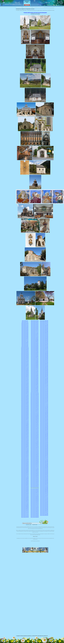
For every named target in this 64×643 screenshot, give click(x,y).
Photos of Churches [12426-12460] (35, 458)
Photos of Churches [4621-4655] (25, 445)
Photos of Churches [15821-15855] (44, 352)
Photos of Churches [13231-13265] (35, 480)
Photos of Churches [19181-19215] (44, 443)
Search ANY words (34, 524)
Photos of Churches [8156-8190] (34, 343)
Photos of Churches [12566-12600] (35, 462)
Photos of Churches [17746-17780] (44, 404)
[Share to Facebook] (33, 0)
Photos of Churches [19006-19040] (44, 438)
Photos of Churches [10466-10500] (35, 405)
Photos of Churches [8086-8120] (34, 341)
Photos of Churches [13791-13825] (35, 495)
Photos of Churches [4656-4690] (25, 446)
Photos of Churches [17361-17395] (44, 394)
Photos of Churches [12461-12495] (35, 459)
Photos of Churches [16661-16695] (44, 375)
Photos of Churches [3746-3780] (25, 421)
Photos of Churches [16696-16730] (44, 376)
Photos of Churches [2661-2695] (25, 392)
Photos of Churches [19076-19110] (44, 440)
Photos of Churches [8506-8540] (34, 352)
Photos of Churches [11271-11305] (35, 427)
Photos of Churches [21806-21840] (44, 514)
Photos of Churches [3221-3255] (25, 407)
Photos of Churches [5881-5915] (25, 479)
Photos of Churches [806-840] (25, 342)
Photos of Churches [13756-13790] (35, 494)
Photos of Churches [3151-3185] (25, 405)
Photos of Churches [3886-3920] (25, 425)
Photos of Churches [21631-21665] (44, 509)
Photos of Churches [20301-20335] (44, 473)
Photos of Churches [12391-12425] (35, 457)
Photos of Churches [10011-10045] (35, 393)
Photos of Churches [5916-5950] (25, 480)
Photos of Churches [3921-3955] (25, 426)
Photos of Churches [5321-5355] (25, 464)
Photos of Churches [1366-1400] (25, 357)
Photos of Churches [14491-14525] (35, 514)
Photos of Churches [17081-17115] (44, 386)
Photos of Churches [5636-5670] (25, 472)
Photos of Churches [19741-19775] (44, 458)
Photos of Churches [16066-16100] (44, 359)
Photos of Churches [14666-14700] (44, 321)
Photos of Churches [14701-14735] (44, 322)
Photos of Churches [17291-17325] (44, 392)
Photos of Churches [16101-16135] (44, 360)
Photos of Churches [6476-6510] (25, 495)
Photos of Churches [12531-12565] (35, 461)
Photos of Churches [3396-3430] (25, 412)
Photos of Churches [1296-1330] (25, 355)
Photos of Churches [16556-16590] (44, 372)
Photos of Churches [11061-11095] (35, 421)
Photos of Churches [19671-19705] (44, 456)
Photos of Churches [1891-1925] (25, 371)
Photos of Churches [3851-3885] (25, 424)
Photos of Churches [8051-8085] (34, 340)
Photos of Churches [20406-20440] (44, 476)
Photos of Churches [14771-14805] (44, 324)
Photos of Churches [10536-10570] (35, 407)
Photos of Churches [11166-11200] (35, 424)
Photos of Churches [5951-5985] (25, 481)
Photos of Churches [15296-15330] (44, 338)
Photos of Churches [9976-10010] (35, 392)
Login (58, 3)
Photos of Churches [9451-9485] (34, 378)
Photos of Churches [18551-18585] (44, 426)
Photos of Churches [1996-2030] (25, 374)
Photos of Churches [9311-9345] (34, 374)
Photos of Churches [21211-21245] (44, 498)
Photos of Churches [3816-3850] (25, 423)
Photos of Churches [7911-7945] (34, 336)
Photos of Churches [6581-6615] (25, 498)
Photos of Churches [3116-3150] (25, 404)
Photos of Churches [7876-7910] (34, 335)
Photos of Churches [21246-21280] (44, 499)
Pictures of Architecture (27, 7)
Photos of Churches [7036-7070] (25, 510)
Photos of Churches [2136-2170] (25, 378)
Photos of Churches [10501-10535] (35, 406)
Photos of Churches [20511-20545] (44, 479)
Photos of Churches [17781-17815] (44, 405)
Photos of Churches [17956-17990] (44, 410)
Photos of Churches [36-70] (25, 321)
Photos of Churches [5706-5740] (25, 474)
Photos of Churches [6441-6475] (25, 494)
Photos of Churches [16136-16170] (44, 361)
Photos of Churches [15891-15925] (44, 354)
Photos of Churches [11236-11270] (35, 426)
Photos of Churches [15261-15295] (44, 337)
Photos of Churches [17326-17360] (44, 393)
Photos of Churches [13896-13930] (35, 498)
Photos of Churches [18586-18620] (44, 427)
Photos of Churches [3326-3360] (25, 410)
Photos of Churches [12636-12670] (35, 464)
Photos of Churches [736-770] (25, 340)
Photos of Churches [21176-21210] (44, 497)
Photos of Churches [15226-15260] (44, 336)
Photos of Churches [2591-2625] (25, 390)
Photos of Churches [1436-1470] (25, 359)
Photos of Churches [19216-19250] (44, 444)
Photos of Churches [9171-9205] (34, 370)
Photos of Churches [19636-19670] (44, 455)
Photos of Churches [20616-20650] (44, 482)
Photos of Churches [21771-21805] (44, 513)
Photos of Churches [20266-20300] (44, 472)
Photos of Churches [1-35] (25, 320)
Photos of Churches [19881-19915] (44, 462)
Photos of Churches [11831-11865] (35, 442)
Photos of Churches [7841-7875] (34, 334)
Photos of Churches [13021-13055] (35, 474)
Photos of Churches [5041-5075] (25, 456)
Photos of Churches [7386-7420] (34, 322)
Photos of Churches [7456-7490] (34, 324)
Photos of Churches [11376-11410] (35, 430)
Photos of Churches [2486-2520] (25, 387)
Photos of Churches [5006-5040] (25, 455)
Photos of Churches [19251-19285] (44, 445)
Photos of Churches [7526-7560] (34, 326)
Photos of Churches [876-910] (25, 344)
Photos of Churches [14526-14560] (35, 515)
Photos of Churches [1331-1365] (25, 356)
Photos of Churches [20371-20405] (44, 475)
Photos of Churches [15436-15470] (44, 342)
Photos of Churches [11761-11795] (35, 440)
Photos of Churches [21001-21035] (44, 492)
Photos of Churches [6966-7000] (25, 508)
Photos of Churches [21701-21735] (44, 511)
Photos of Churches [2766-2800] (25, 395)
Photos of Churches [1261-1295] (25, 354)
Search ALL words (29, 524)
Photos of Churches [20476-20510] (44, 478)
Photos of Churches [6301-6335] (25, 490)
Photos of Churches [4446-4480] (25, 440)
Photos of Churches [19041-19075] (44, 439)
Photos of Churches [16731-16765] (44, 377)
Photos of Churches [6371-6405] (25, 492)
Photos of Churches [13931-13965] (35, 499)
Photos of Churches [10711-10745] (35, 412)
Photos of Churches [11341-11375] (35, 429)
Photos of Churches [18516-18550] (44, 425)
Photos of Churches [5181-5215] (25, 460)
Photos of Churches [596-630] (25, 336)
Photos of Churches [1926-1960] (25, 372)
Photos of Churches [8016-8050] (34, 339)
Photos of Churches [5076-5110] (25, 457)
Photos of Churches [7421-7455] (34, 323)
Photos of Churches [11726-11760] (35, 439)
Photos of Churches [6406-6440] (25, 493)
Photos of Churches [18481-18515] (44, 424)
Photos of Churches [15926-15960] (44, 355)
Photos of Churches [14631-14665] (44, 320)
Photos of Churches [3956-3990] (25, 427)
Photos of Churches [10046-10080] (35, 394)
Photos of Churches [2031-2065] (25, 375)
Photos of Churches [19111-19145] (44, 441)
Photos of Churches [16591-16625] (44, 373)
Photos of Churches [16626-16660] (44, 374)
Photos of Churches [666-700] (25, 338)
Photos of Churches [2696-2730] (25, 393)
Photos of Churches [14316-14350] (35, 509)
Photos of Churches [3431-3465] (25, 413)
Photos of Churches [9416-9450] (34, 377)
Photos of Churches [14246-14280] (35, 507)
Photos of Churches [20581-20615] (44, 481)
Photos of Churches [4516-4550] (25, 442)
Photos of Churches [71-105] (25, 322)
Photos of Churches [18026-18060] (44, 412)
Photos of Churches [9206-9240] (34, 371)
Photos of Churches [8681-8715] (34, 357)
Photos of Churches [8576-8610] (34, 354)
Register (61, 3)
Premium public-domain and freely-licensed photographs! (35, 12)
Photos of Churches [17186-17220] (44, 389)
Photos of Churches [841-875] (25, 343)
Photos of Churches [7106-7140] (25, 512)
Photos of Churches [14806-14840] (44, 325)
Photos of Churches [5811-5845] (25, 477)
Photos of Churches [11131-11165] (35, 423)
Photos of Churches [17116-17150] (44, 387)
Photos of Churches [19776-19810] (44, 459)
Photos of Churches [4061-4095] (25, 430)
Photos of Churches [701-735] (25, 339)
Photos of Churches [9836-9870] (34, 388)
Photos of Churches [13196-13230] (35, 479)
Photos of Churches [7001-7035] (25, 509)
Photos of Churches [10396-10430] (35, 403)
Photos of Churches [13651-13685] (35, 491)
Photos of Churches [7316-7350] (34, 320)
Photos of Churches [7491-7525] (34, 325)
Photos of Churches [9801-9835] (34, 387)
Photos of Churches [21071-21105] (44, 494)
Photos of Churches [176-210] (25, 325)
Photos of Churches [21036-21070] (44, 493)
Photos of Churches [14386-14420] (35, 511)
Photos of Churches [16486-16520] (44, 370)
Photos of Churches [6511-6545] (25, 496)
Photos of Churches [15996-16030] (44, 357)
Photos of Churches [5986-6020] (25, 482)
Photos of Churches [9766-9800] (34, 386)
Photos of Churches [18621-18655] (44, 428)
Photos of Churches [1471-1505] (25, 360)
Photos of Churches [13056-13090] (35, 475)
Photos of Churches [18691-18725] (44, 430)
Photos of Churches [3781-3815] (25, 422)
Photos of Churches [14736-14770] (44, 323)
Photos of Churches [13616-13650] (35, 490)
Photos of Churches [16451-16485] (44, 369)
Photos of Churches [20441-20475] (44, 477)
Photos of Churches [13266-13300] (35, 481)
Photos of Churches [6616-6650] (25, 499)
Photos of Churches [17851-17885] (44, 407)
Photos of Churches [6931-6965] (25, 507)
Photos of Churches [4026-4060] (25, 429)
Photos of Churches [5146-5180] (25, 459)
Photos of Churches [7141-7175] (25, 513)
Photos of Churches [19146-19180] (44, 442)
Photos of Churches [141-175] (25, 324)
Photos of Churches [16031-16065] (44, 358)
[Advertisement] (7, 20)
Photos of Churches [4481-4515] (25, 441)
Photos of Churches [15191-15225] (44, 335)
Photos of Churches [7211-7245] (25, 515)
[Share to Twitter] (34, 0)
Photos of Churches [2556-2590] (25, 389)
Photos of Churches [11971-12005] (35, 446)
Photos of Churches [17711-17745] (44, 403)
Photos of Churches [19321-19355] (44, 447)
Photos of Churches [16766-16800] (44, 378)
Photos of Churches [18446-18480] (44, 423)
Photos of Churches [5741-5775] (25, 475)
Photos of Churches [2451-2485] (25, 386)
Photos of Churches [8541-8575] (34, 353)
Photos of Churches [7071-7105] (25, 511)
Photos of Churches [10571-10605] (35, 408)
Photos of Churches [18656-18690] (44, 429)
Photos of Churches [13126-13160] (35, 477)
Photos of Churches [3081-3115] (25, 403)
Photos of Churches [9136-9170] (34, 369)
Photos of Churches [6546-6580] (25, 497)
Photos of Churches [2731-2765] (25, 394)
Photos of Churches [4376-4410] (25, 438)
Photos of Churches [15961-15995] (44, 356)
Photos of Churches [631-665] (25, 337)
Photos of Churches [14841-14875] (44, 326)
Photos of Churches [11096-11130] (35, 422)
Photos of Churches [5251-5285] (25, 462)
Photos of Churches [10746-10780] (35, 413)
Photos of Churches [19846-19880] (44, 461)
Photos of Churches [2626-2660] (25, 391)
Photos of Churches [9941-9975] (34, 391)
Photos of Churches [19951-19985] (44, 464)
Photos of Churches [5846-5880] (25, 478)
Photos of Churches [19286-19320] (44, 446)
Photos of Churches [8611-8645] (34, 355)
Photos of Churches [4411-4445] (25, 439)
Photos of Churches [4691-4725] (25, 447)
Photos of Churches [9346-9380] (34, 375)
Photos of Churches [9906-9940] (34, 390)
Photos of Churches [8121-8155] (34, 342)
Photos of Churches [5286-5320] (25, 463)
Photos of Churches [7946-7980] (34, 337)
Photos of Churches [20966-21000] (44, 491)
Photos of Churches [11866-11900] (35, 443)
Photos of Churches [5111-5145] (25, 458)
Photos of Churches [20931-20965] (44, 490)
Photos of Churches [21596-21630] (44, 508)
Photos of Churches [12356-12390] (35, 456)
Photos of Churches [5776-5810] (25, 476)
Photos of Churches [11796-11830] (35, 441)
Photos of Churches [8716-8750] (34, 358)
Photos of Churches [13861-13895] (35, 497)
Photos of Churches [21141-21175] (44, 496)
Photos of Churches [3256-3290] (25, 408)
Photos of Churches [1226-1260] (25, 353)
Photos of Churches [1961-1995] (25, 373)
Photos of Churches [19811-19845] (44, 460)
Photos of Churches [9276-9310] (34, 373)
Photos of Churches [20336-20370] (44, 474)
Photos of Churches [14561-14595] (35, 516)
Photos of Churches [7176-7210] (25, 514)
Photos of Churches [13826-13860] (35, 496)
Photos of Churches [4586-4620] (25, 444)
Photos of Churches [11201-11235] (35, 425)
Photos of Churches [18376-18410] (44, 421)
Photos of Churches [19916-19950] (44, 463)
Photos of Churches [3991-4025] (25, 428)
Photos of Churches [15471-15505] (44, 343)
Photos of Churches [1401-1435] (25, 358)
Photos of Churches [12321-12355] (35, 455)
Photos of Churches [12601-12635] (35, 463)
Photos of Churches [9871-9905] (34, 389)
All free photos (19, 7)
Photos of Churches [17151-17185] (44, 388)
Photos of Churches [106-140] (25, 323)
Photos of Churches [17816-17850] (44, 406)
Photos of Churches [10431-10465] (35, 404)
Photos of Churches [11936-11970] (35, 445)
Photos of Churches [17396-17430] (44, 395)
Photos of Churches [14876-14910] (44, 327)
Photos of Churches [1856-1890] (25, 370)
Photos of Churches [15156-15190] (44, 334)
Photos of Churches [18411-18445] (44, 422)
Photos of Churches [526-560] (25, 334)
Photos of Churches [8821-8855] (34, 361)
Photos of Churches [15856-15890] (44, 353)
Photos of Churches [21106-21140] (44, 495)
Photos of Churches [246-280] (25, 327)
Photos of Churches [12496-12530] (35, 460)
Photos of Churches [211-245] (25, 326)
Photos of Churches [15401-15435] (44, 341)
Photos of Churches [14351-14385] (35, 510)
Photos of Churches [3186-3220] (25, 406)
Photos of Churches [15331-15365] (44, 339)
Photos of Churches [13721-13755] (35, 493)
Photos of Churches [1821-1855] (25, 369)
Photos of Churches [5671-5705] (25, 473)
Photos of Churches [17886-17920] (44, 408)
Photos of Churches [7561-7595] (34, 327)
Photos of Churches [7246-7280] (25, 516)
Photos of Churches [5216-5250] (25, 461)
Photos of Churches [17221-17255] (44, 390)
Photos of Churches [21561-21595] (44, 507)
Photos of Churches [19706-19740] (44, 457)
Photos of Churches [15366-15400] (44, 340)
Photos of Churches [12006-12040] (35, 447)
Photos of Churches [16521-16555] (44, 371)
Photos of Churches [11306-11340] (35, 428)
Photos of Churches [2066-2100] (25, 376)
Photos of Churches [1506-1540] (25, 361)
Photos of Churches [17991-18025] (44, 411)
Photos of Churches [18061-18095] (44, 413)
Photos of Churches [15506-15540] (44, 344)
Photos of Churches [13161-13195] (35, 478)
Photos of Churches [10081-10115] (35, 395)
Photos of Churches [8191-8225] (34, 344)
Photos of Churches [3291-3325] (25, 409)
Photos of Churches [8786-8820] (34, 360)
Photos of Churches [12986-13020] (35, 473)
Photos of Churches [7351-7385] (34, 321)
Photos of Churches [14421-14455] (35, 512)
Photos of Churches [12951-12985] (35, 472)
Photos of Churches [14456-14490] (35, 513)
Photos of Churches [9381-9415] (34, 376)
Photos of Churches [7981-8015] (34, 338)
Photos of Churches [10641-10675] (35, 410)
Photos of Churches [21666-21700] (44, 510)
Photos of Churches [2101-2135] (25, 377)
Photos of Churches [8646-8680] (34, 356)
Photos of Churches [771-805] (25, 341)
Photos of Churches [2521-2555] (25, 388)
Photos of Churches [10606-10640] (35, 409)
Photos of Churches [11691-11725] (35, 438)
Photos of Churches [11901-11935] (35, 444)
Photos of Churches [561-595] (25, 335)
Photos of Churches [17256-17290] (44, 391)
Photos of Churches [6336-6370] (25, 491)
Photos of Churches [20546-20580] (44, 480)
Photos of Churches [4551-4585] (25, 443)
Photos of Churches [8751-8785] (34, 359)
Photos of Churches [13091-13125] (35, 476)
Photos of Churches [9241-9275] (34, 372)
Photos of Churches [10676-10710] (35, 411)
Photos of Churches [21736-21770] (44, 512)
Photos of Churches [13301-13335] (35, 482)
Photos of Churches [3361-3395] (25, 411)
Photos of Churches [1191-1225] (25, 352)
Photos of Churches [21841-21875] (44, 515)
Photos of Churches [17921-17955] (44, 409)
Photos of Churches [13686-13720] (35, 492)
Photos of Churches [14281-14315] (35, 508)
